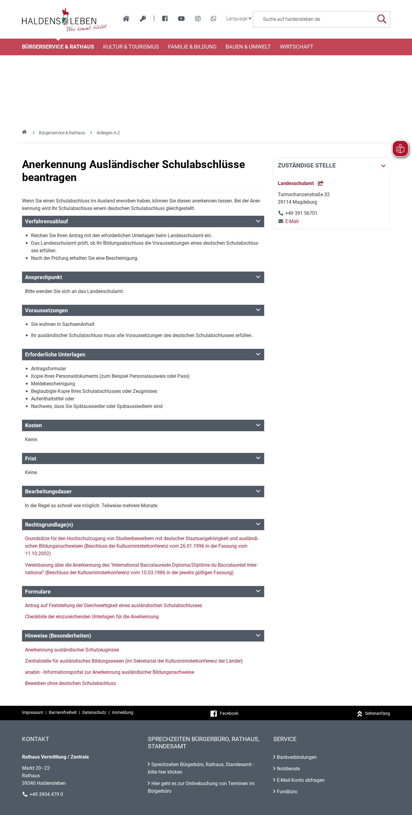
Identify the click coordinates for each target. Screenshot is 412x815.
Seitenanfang (377, 713)
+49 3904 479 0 (46, 794)
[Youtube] (181, 18)
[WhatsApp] (213, 18)
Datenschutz (94, 712)
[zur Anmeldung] (143, 18)
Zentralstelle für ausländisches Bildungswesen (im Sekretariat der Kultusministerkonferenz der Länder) (134, 661)
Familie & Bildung (192, 47)
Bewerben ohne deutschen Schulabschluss (70, 683)
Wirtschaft (296, 47)
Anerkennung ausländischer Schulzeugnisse (72, 650)
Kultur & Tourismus (131, 47)
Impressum (32, 712)
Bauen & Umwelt (248, 47)
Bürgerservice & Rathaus (58, 47)
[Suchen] (381, 19)
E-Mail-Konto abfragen (301, 780)
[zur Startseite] (126, 18)
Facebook (229, 713)
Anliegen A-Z (108, 132)
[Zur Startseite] (64, 19)
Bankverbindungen (297, 757)
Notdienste (288, 769)
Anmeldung (122, 712)
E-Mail (288, 221)
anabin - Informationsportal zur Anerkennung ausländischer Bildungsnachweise (109, 672)
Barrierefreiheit (63, 712)
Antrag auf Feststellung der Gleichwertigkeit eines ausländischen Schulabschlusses (113, 605)
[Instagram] (198, 18)
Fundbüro (287, 791)
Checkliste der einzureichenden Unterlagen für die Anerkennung (92, 616)
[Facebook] (165, 18)
